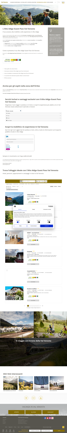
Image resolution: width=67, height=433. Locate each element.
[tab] (33, 69)
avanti (59, 430)
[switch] (28, 222)
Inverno (4, 423)
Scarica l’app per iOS (6, 164)
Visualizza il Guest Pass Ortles (25, 93)
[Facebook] (45, 418)
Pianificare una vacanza (23, 417)
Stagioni (4, 417)
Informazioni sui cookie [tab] (47, 209)
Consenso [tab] (19, 209)
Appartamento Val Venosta (22, 420)
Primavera (4, 419)
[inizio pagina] (63, 427)
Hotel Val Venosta (21, 419)
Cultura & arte (23, 2)
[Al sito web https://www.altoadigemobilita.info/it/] (7, 136)
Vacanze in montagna (15, 2)
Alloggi (33, 412)
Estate (4, 420)
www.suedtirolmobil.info (53, 53)
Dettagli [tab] (33, 209)
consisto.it (32, 427)
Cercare (8, 149)
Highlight (51, 412)
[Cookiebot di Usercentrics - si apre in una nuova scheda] (49, 206)
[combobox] (20, 139)
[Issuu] (52, 418)
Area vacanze (50, 2)
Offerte (16, 412)
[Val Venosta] (4, 2)
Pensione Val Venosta (22, 422)
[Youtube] (47, 418)
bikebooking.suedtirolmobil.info (42, 331)
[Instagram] (50, 418)
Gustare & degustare (31, 2)
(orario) (45, 323)
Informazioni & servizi (42, 2)
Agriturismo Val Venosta (22, 423)
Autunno (4, 422)
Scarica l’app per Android (7, 163)
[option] (33, 15)
